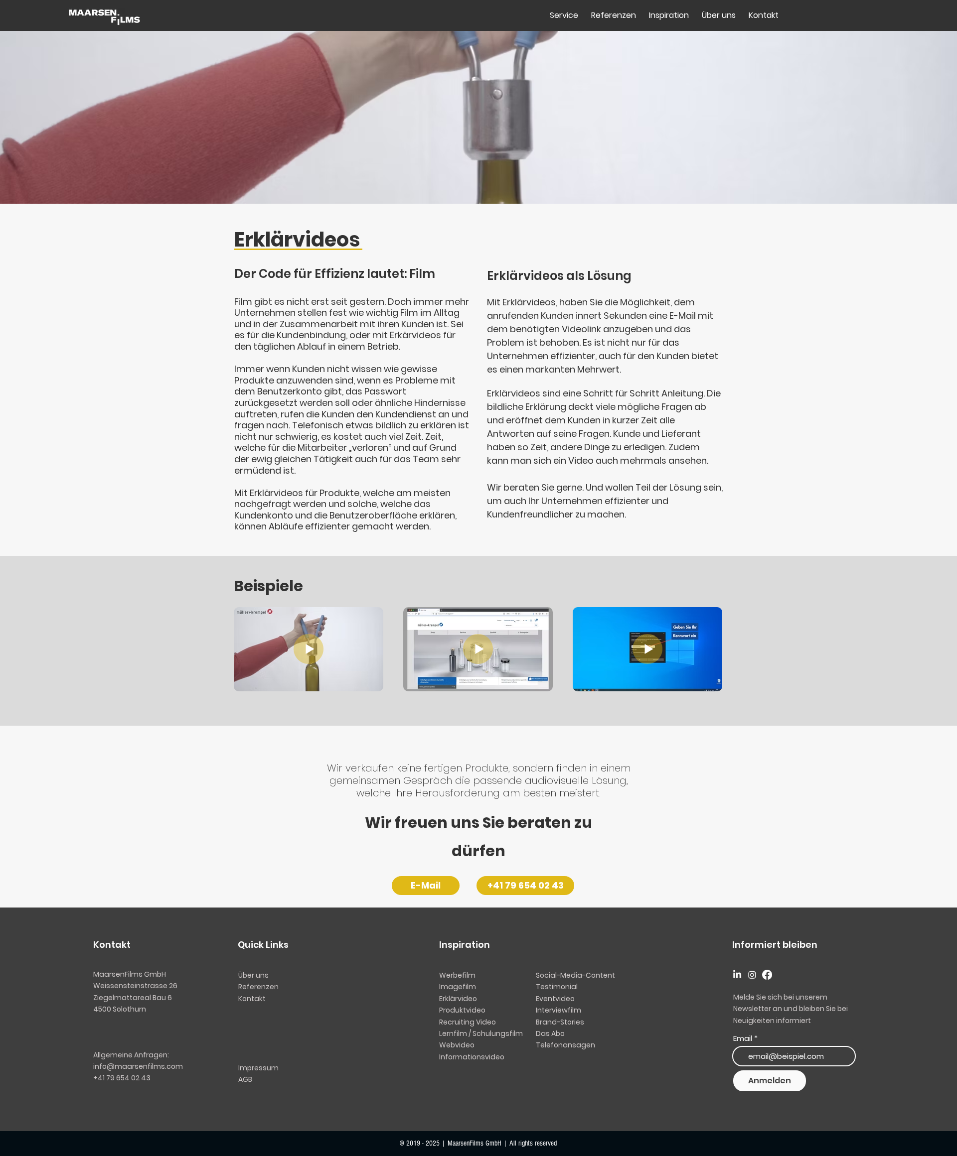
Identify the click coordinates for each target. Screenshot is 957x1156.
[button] (550, 1033)
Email (742, 1038)
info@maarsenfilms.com (138, 1066)
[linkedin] (737, 975)
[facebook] (767, 975)
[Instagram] (752, 975)
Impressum (258, 1068)
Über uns (253, 975)
